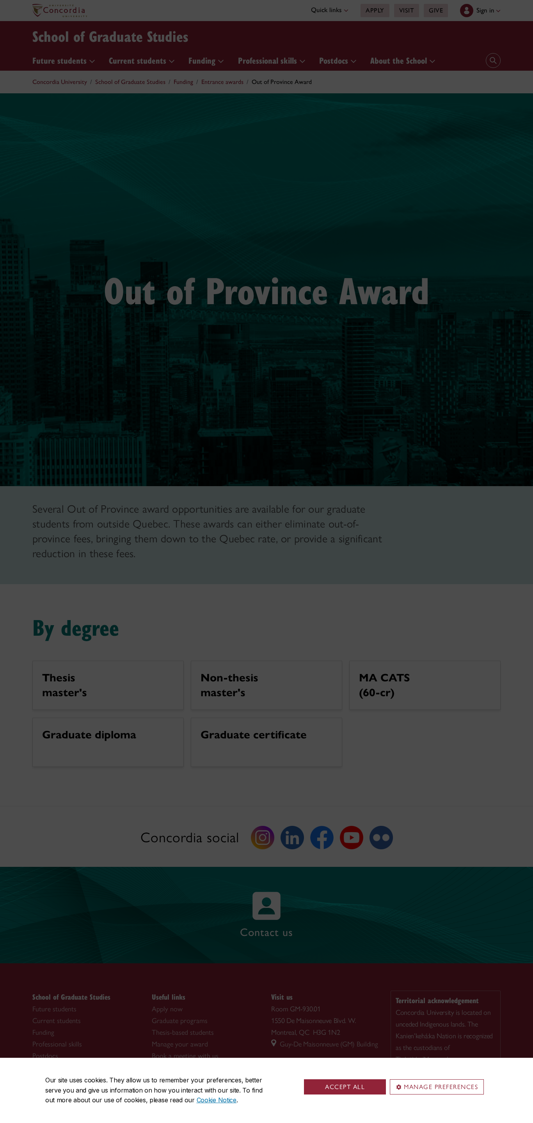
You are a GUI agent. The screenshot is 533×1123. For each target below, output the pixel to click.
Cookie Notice (216, 1100)
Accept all (345, 1087)
